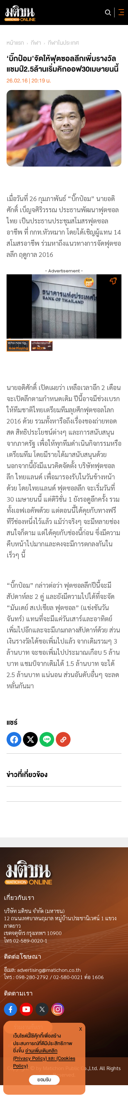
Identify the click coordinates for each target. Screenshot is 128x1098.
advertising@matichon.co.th (49, 969)
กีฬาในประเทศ (63, 43)
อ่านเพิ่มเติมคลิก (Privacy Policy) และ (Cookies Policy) (44, 1058)
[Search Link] (108, 12)
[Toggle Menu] (120, 12)
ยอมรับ (44, 1080)
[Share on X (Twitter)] (30, 739)
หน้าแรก (15, 43)
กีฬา (36, 43)
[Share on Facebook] (14, 739)
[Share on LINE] (46, 739)
